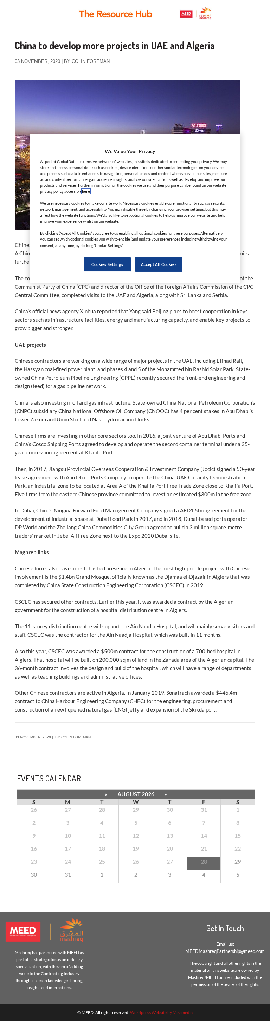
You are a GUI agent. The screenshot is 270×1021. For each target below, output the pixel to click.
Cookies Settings (107, 264)
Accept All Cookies (158, 264)
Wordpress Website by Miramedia (161, 1012)
